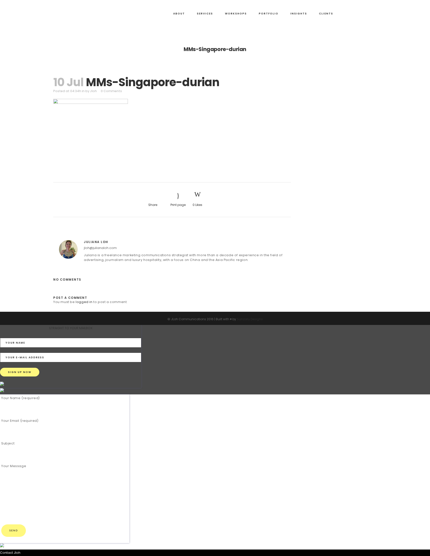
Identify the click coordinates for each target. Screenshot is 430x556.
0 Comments (111, 91)
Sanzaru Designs (250, 319)
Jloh (93, 91)
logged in (84, 302)
